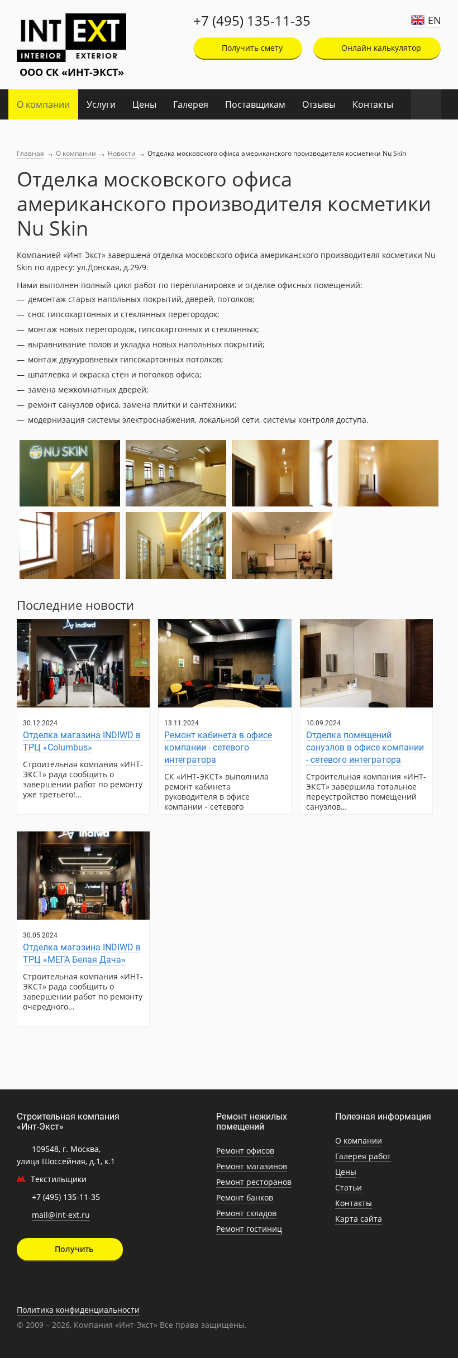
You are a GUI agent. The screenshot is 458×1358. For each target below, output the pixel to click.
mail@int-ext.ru (61, 1214)
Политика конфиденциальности (78, 1309)
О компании (43, 104)
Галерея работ (363, 1156)
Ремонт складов (246, 1213)
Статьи (348, 1187)
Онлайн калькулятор (380, 47)
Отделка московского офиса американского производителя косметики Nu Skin (276, 153)
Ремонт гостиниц (249, 1228)
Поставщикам (255, 104)
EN (434, 20)
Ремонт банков (244, 1197)
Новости (122, 153)
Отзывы (319, 104)
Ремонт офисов (245, 1150)
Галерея (190, 104)
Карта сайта (358, 1218)
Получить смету (251, 47)
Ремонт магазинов (251, 1166)
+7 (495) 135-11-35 (252, 20)
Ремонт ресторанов (254, 1182)
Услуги (101, 104)
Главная (30, 153)
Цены (144, 104)
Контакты (372, 104)
